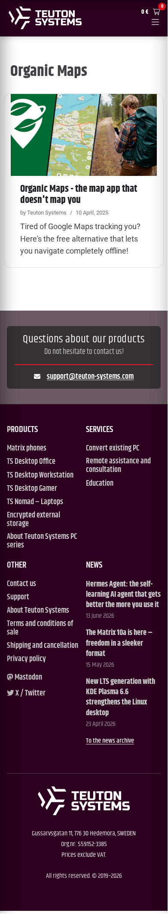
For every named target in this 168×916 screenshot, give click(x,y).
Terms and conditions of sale (40, 628)
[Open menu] (155, 22)
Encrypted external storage (33, 520)
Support (18, 597)
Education (99, 483)
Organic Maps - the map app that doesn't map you (78, 194)
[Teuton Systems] (45, 18)
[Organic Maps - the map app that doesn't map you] (84, 135)
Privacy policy (26, 659)
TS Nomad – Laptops (35, 502)
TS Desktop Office (31, 461)
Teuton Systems (47, 212)
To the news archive (110, 740)
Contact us (21, 584)
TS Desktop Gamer (32, 488)
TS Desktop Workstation (40, 475)
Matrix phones (26, 448)
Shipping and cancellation (42, 645)
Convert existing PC (112, 448)
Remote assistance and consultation (118, 466)
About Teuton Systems (38, 610)
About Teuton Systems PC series (42, 541)
